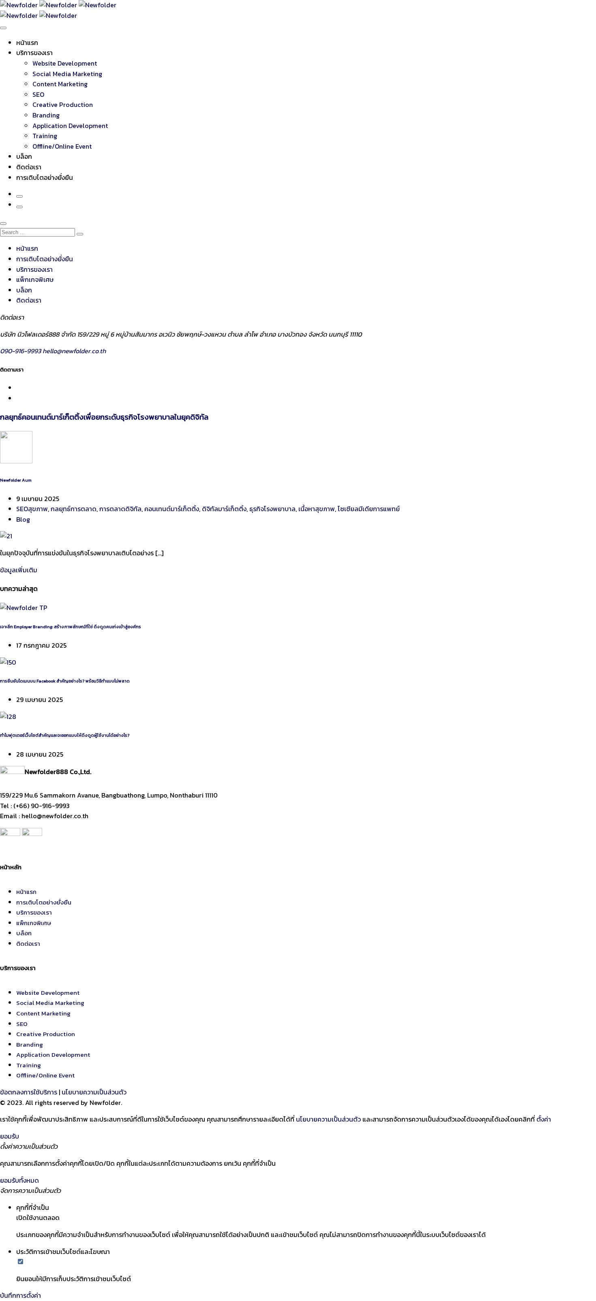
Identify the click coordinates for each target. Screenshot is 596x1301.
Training (44, 136)
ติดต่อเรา (28, 167)
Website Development (64, 63)
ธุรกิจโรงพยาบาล (272, 509)
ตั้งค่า (543, 1119)
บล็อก (24, 156)
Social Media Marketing (67, 74)
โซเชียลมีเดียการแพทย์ (369, 509)
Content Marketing (60, 84)
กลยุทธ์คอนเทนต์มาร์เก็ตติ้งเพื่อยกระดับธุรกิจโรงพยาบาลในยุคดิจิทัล (104, 416)
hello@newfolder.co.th (74, 351)
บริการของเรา (34, 53)
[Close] (3, 223)
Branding (46, 115)
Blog (23, 519)
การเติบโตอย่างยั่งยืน (44, 177)
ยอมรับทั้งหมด (19, 1180)
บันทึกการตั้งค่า (20, 1295)
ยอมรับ (9, 1136)
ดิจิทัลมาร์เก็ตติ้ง (224, 509)
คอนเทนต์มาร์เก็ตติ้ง (171, 509)
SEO (38, 94)
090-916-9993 (21, 351)
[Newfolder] (58, 5)
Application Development (70, 125)
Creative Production (62, 104)
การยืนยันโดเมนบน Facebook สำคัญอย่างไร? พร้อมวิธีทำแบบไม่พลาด (65, 681)
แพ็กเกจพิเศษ (35, 279)
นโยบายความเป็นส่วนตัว (94, 1092)
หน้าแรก (27, 42)
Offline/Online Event (62, 146)
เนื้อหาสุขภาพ (316, 509)
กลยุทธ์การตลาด (73, 509)
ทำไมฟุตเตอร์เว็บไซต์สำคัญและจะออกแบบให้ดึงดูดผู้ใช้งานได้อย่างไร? (65, 735)
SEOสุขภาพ (32, 509)
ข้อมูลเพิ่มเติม (18, 570)
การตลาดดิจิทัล (120, 509)
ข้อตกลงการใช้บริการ (28, 1092)
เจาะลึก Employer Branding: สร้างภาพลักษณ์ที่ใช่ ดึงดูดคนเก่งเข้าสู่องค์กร (70, 626)
